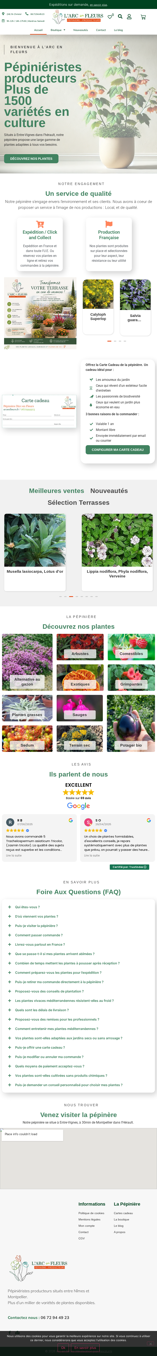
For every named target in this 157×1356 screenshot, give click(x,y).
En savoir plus (85, 1348)
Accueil (38, 30)
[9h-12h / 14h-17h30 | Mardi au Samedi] (3, 20)
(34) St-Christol (14, 14)
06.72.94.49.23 (37, 14)
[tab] (56, 491)
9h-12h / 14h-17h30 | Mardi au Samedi (25, 21)
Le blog (118, 30)
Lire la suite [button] (14, 856)
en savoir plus (98, 4)
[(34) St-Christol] (3, 13)
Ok (63, 1348)
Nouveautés (80, 30)
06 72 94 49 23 (55, 1317)
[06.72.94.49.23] (26, 13)
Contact (101, 30)
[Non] (150, 1343)
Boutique (56, 30)
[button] (108, 341)
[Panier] (143, 17)
